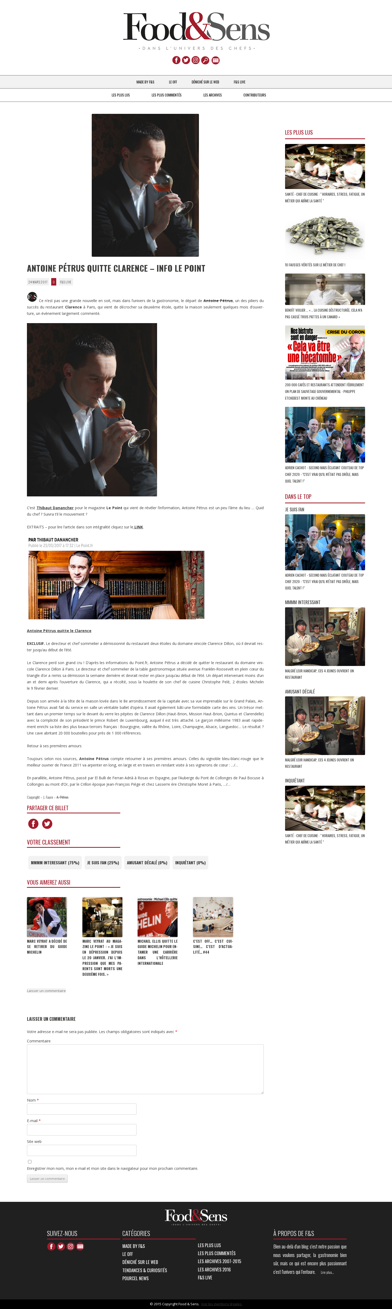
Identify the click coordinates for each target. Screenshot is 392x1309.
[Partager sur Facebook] (33, 828)
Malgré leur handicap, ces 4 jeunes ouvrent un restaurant (319, 674)
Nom (33, 1100)
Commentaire (39, 1040)
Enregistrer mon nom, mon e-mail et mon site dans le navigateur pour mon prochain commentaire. (112, 1168)
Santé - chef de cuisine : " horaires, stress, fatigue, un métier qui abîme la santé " (325, 197)
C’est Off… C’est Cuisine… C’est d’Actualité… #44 (213, 946)
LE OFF (173, 82)
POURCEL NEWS (135, 1278)
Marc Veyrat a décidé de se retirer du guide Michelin (47, 946)
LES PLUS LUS (121, 95)
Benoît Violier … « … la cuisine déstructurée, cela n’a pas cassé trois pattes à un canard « (323, 313)
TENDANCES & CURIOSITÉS (144, 1270)
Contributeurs (254, 95)
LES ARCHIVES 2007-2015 (219, 1261)
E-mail (34, 1120)
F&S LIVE (239, 82)
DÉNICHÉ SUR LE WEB (205, 82)
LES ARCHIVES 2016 (214, 1269)
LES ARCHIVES (212, 95)
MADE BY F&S (145, 82)
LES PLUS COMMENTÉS (167, 95)
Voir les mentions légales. (221, 1304)
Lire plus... (327, 1272)
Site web (34, 1141)
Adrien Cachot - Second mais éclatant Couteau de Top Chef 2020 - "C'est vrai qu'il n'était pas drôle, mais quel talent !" (324, 581)
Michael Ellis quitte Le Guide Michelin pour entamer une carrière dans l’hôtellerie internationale (158, 952)
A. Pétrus (62, 797)
